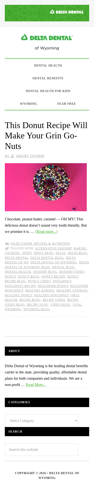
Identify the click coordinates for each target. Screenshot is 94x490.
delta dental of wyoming (54, 262)
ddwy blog (44, 253)
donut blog (29, 276)
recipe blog (30, 300)
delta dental (16, 258)
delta (61, 253)
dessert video (71, 271)
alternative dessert (53, 248)
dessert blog (45, 271)
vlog (77, 304)
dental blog (63, 267)
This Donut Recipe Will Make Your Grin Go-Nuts (46, 135)
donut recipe (53, 276)
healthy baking (39, 290)
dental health (18, 271)
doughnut (62, 281)
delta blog (77, 253)
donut (10, 276)
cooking (12, 253)
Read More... (36, 385)
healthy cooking (72, 290)
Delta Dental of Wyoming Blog (47, 42)
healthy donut (18, 295)
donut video (39, 281)
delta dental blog (47, 258)
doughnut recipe (20, 286)
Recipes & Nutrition (52, 243)
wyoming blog (36, 309)
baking (80, 248)
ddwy (27, 253)
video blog (60, 304)
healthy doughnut (51, 295)
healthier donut (53, 286)
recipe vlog (37, 304)
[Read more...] (46, 231)
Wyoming (13, 309)
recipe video (54, 300)
